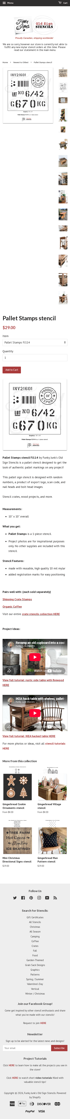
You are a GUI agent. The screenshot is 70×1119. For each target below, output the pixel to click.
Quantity (8, 351)
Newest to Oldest (20, 62)
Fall (35, 950)
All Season (35, 931)
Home (5, 62)
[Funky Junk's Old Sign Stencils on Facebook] (23, 898)
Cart (65, 3)
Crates (35, 946)
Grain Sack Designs (35, 965)
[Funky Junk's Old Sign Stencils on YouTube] (47, 898)
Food (35, 955)
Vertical (35, 988)
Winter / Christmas (35, 993)
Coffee (35, 941)
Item (5, 336)
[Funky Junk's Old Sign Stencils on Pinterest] (31, 898)
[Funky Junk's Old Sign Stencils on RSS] (55, 898)
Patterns (35, 974)
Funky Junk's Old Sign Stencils (40, 1093)
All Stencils (35, 922)
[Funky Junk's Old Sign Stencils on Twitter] (15, 898)
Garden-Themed (35, 960)
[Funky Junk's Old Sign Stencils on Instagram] (39, 898)
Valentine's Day (35, 984)
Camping (35, 936)
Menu (10, 2)
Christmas (35, 926)
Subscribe (59, 1048)
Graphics (35, 969)
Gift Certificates (35, 917)
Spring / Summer (35, 979)
